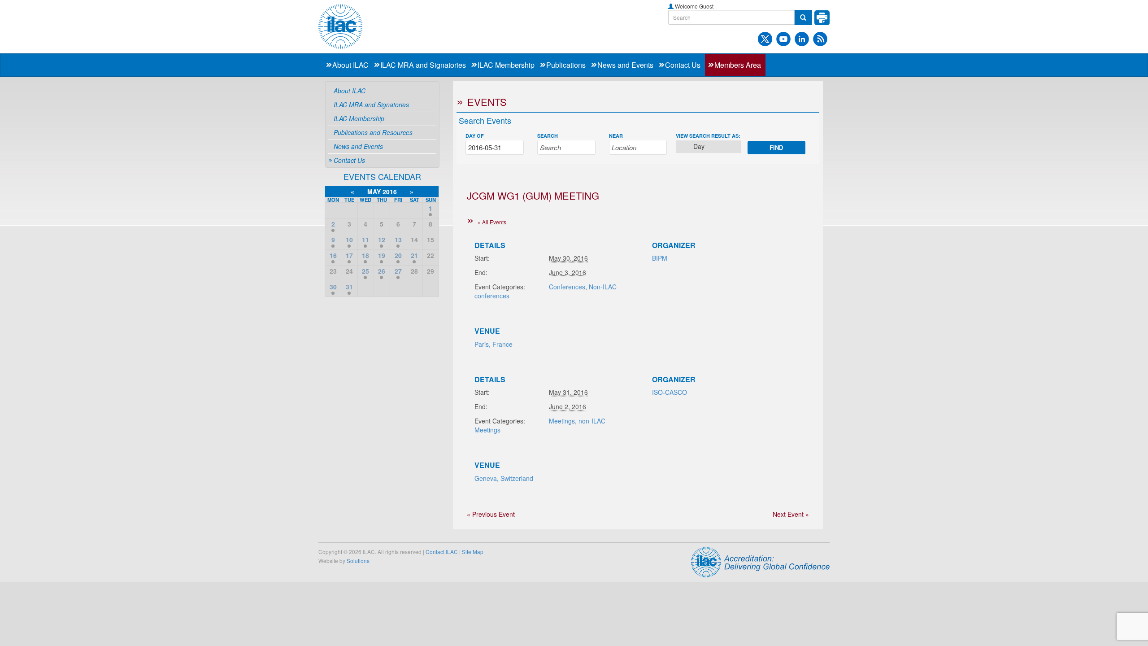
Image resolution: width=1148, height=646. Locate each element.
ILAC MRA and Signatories (423, 65)
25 (365, 270)
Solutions (358, 560)
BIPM (659, 257)
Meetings (562, 420)
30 (333, 286)
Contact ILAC (442, 551)
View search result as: (708, 135)
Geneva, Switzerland (503, 478)
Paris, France (493, 344)
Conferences (567, 286)
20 (398, 255)
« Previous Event (491, 514)
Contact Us (682, 65)
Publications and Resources (373, 132)
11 (365, 239)
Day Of (474, 135)
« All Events (492, 222)
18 (365, 255)
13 (398, 239)
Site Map (472, 551)
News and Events (625, 65)
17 (349, 255)
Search (547, 135)
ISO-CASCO (669, 392)
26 (381, 270)
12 (381, 239)
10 (349, 239)
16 (333, 255)
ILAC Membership (506, 65)
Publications (566, 65)
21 (414, 255)
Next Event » (791, 514)
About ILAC (350, 65)
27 (398, 270)
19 (381, 255)
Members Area (737, 65)
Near (616, 135)
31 (349, 286)
